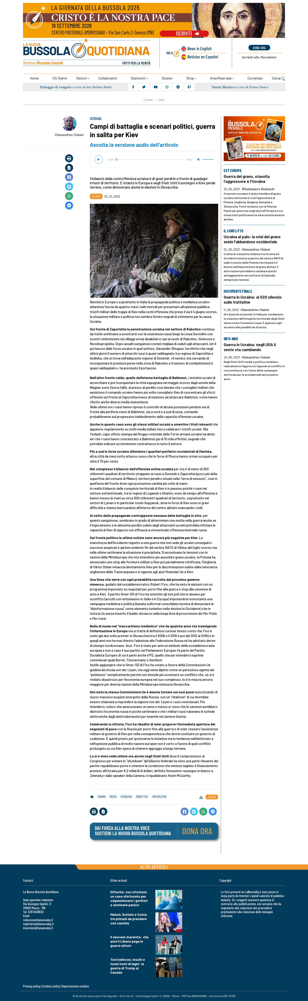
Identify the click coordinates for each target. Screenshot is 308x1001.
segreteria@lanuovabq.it (38, 924)
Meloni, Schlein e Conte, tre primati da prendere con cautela (129, 918)
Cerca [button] (276, 78)
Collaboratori (107, 78)
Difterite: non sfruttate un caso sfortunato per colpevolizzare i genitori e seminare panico (129, 898)
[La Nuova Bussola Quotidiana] (87, 53)
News (199, 48)
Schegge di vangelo (56, 86)
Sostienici (138, 78)
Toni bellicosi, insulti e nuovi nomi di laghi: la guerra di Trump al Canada (127, 965)
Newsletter (259, 57)
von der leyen (159, 796)
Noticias (202, 56)
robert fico (142, 796)
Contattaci (255, 78)
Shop (190, 78)
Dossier (167, 78)
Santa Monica (223, 86)
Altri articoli (154, 867)
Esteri (161, 99)
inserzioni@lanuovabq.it (38, 928)
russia (113, 796)
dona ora (259, 48)
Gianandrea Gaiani (69, 134)
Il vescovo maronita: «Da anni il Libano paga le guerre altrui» (129, 941)
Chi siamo (59, 78)
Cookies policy (51, 986)
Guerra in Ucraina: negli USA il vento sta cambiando (250, 347)
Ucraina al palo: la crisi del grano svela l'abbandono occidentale (252, 239)
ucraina (101, 796)
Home (34, 78)
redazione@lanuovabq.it (38, 920)
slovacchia (126, 796)
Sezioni (81, 78)
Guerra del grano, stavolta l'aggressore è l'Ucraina (247, 179)
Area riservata (220, 78)
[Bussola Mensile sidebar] (254, 138)
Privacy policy (31, 986)
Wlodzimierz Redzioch (258, 189)
